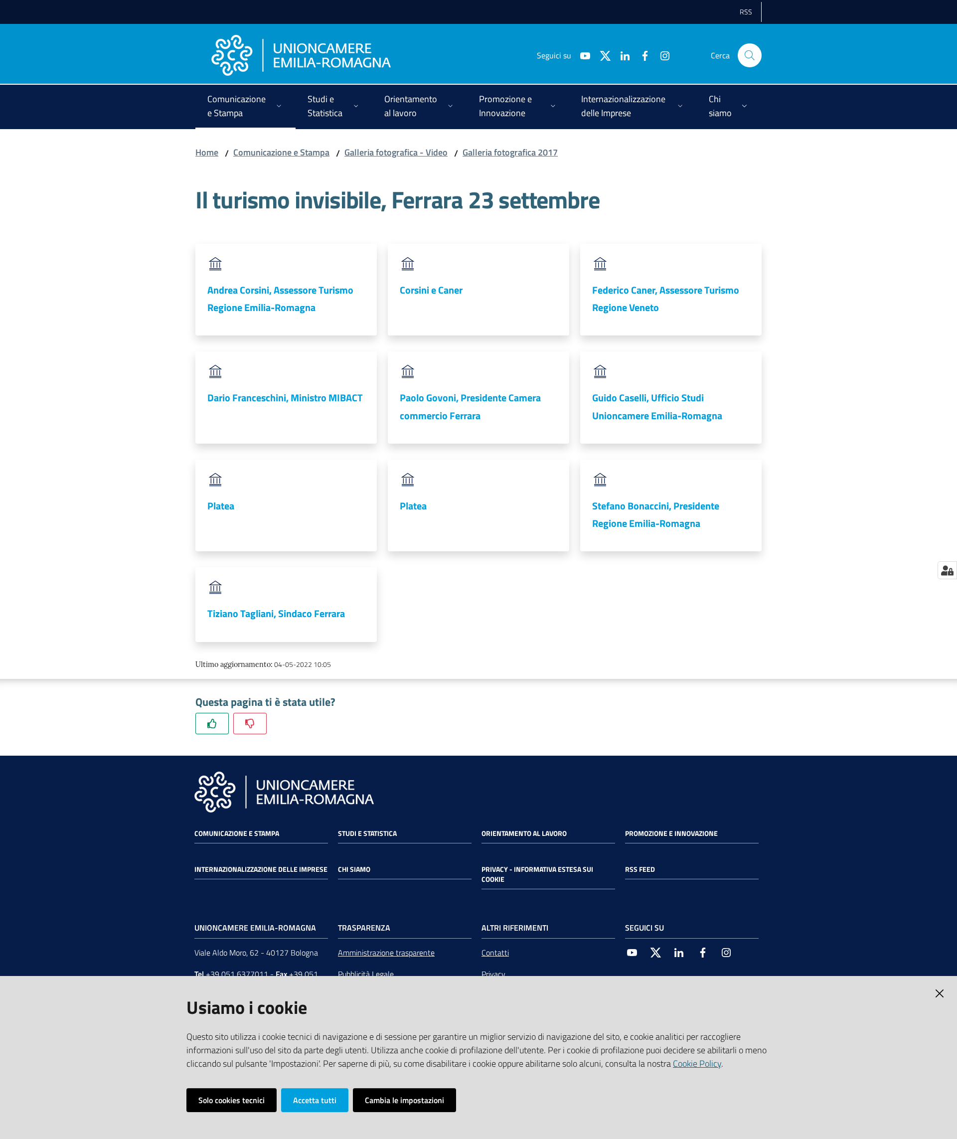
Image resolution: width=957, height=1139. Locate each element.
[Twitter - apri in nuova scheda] (601, 55)
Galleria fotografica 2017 (510, 152)
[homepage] (301, 55)
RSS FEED (640, 869)
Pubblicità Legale (366, 974)
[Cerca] (750, 55)
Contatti (495, 953)
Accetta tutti (314, 1100)
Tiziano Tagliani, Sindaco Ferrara (276, 613)
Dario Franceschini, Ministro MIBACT (285, 397)
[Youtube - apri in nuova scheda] (581, 55)
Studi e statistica (367, 833)
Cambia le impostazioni (404, 1100)
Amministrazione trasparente (386, 953)
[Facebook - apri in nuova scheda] (641, 55)
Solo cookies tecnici (231, 1100)
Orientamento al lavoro (524, 833)
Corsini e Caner (431, 290)
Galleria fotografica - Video (396, 152)
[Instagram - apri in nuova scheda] (661, 55)
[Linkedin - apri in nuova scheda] (621, 55)
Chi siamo (354, 869)
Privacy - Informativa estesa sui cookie (537, 874)
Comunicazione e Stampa (281, 152)
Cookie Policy (697, 1063)
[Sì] (212, 723)
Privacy (493, 974)
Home (206, 152)
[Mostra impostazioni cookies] (947, 570)
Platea (220, 505)
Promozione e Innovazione (671, 833)
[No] (250, 723)
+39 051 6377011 (237, 974)
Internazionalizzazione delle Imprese (260, 869)
